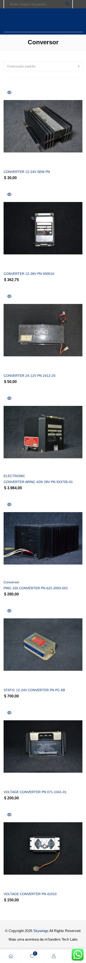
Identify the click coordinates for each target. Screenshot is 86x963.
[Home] (11, 956)
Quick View (9, 92)
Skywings (40, 931)
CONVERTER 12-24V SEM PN (27, 172)
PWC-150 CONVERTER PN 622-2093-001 (36, 588)
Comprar (48, 158)
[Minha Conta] (54, 956)
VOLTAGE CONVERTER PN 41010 (30, 894)
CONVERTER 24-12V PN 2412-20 (29, 376)
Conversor (11, 582)
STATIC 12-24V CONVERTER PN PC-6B (34, 690)
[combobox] (43, 66)
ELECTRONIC (14, 476)
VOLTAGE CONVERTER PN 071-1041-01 (35, 792)
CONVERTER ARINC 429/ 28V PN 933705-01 (38, 482)
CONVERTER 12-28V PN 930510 (29, 274)
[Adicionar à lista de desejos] (12, 157)
